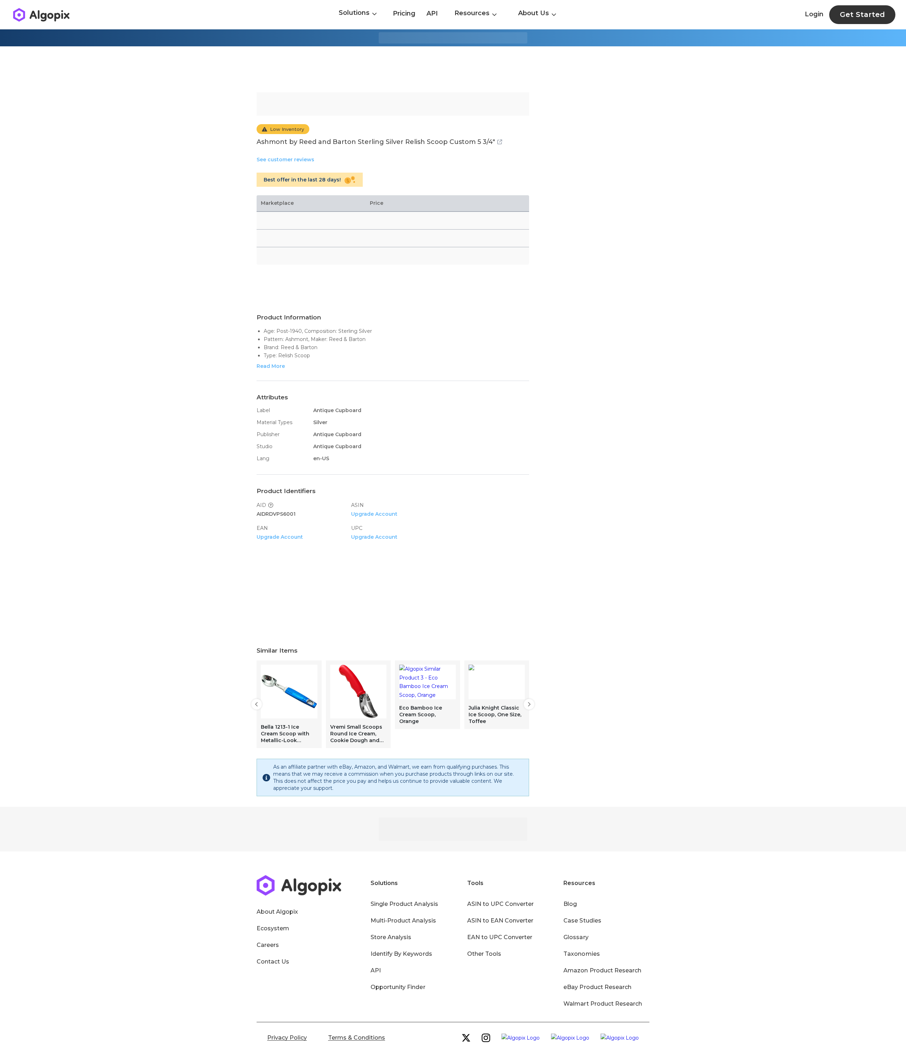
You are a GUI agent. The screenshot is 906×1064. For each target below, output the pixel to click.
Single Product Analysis (404, 904)
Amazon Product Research (602, 970)
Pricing (404, 13)
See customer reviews (285, 159)
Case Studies (582, 920)
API (432, 13)
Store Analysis (391, 937)
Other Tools (484, 953)
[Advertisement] (453, 69)
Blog (570, 904)
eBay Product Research (597, 987)
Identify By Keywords (401, 953)
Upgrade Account (374, 514)
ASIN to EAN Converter (500, 920)
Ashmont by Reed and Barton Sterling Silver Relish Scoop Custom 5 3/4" (376, 142)
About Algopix (277, 911)
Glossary (575, 937)
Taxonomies (581, 953)
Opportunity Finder (398, 987)
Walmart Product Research (602, 1003)
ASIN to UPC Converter (500, 904)
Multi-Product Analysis (403, 920)
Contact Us (273, 961)
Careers (268, 945)
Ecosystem (273, 928)
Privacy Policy (287, 1037)
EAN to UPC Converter (500, 937)
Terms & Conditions (356, 1037)
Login (814, 14)
